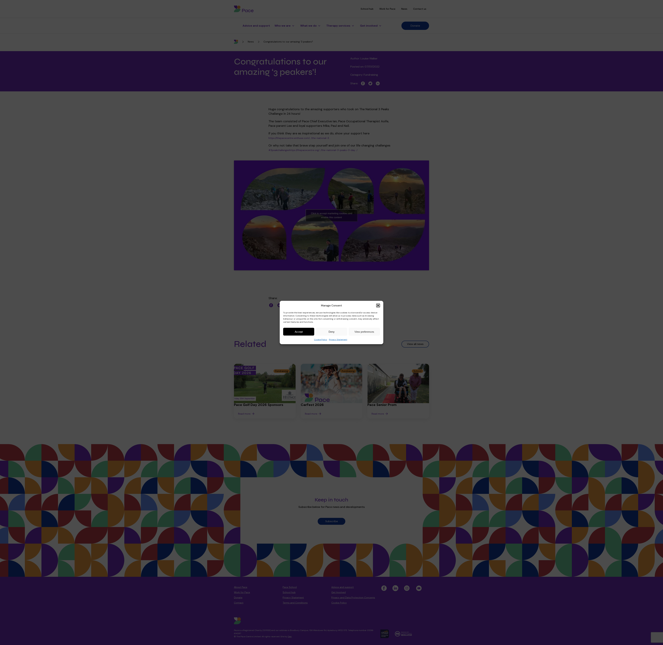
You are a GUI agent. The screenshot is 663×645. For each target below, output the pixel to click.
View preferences (364, 331)
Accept (299, 331)
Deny (332, 331)
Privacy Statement (338, 339)
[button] (378, 305)
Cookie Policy (320, 339)
